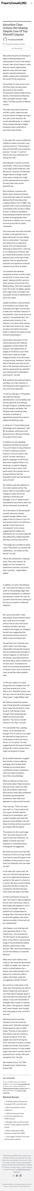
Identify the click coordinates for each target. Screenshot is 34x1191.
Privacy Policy (13, 1186)
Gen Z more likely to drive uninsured (14, 1108)
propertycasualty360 (16, 39)
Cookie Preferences (24, 1186)
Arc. (14, 1184)
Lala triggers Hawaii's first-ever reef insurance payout (16, 1138)
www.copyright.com (23, 1084)
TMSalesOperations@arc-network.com (15, 1088)
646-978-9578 (15, 1165)
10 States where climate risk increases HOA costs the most (15, 1103)
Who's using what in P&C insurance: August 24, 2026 (14, 1132)
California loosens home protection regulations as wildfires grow (14, 1116)
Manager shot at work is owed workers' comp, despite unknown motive (16, 1124)
